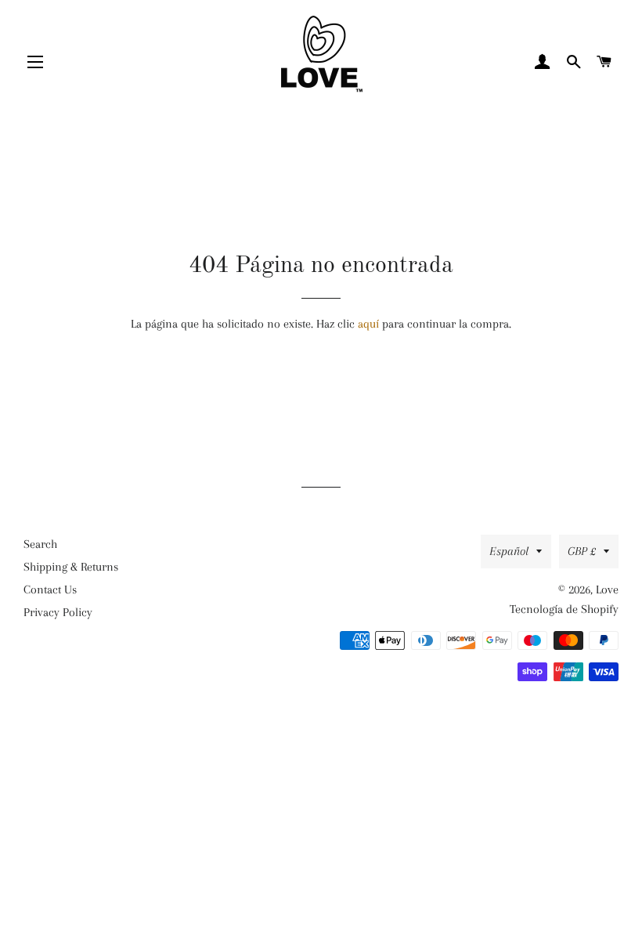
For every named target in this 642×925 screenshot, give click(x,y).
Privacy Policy (57, 612)
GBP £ (582, 551)
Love (607, 589)
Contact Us (50, 589)
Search (40, 544)
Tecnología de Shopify (564, 609)
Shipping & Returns (70, 567)
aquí (368, 324)
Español (508, 551)
